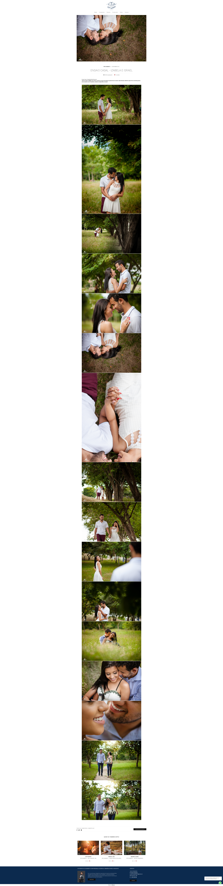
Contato (127, 12)
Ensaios (108, 12)
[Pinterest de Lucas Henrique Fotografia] (134, 877)
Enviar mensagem (134, 872)
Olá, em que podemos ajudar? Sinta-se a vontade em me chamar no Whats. (212, 878)
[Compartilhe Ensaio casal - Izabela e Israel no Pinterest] (81, 830)
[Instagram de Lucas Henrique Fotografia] (131, 877)
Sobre (121, 12)
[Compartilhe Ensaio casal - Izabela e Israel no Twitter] (79, 830)
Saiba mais (92, 879)
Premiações (115, 12)
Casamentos (102, 12)
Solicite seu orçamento (140, 829)
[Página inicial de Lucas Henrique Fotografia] (111, 5)
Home (95, 12)
